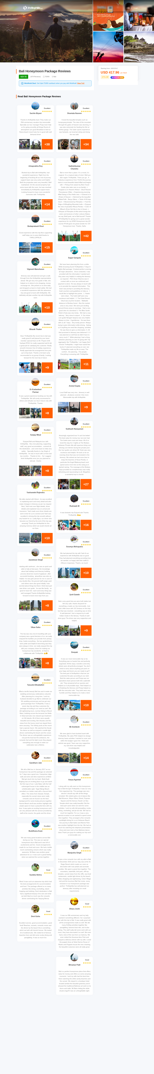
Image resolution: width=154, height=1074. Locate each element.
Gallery (149, 15)
